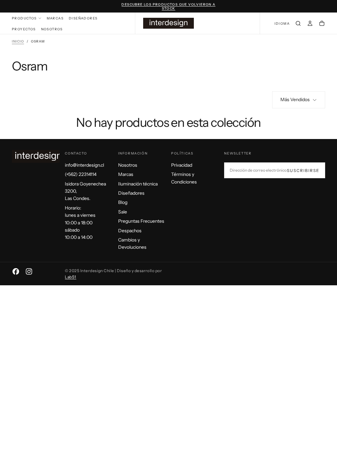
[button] (282, 24)
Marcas (55, 18)
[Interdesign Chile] (38, 156)
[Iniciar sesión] (310, 24)
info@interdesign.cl (84, 165)
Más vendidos (295, 99)
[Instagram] (29, 271)
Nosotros (52, 29)
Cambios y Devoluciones (132, 243)
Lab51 (70, 276)
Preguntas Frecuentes (141, 221)
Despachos (130, 231)
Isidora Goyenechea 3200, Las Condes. (85, 191)
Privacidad (181, 165)
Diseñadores (83, 18)
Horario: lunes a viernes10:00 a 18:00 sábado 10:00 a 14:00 (80, 222)
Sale (122, 212)
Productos (24, 18)
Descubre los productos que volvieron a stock (168, 6)
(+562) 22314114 (80, 174)
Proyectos (24, 29)
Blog (122, 202)
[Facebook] (16, 271)
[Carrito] (322, 24)
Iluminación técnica (138, 184)
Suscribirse (303, 170)
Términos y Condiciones (184, 177)
